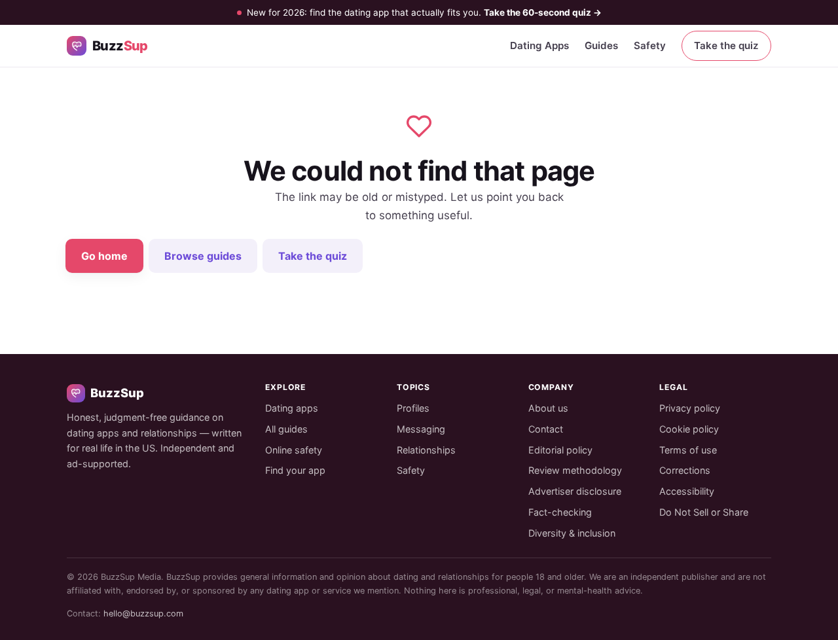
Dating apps (291, 408)
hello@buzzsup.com (143, 613)
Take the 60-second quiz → (543, 12)
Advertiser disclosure (574, 491)
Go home (104, 255)
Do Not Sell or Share (703, 512)
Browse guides (203, 255)
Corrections (684, 470)
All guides (286, 429)
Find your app (295, 470)
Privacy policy (689, 408)
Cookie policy (689, 429)
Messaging (421, 429)
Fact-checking (560, 512)
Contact (545, 429)
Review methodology (575, 470)
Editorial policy (560, 449)
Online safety (293, 449)
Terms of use (688, 449)
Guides (601, 45)
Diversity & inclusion (571, 533)
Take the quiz (726, 45)
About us (548, 408)
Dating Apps (539, 45)
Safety (650, 45)
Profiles (413, 408)
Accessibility (686, 491)
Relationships (426, 449)
